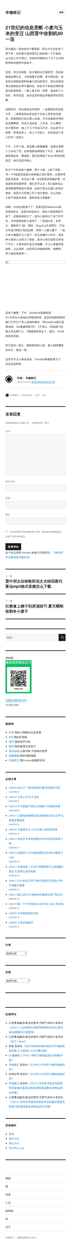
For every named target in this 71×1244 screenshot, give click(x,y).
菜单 (61, 12)
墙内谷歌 (14, 751)
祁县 (8, 1194)
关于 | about (17, 1041)
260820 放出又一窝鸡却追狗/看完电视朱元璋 (34, 787)
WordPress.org (16, 1148)
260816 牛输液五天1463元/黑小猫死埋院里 (33, 829)
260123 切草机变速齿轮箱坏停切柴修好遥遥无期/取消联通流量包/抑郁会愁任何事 (36, 1087)
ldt (10, 1055)
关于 (8, 1227)
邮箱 (8, 498)
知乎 (11, 741)
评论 (8, 431)
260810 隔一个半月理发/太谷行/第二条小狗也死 (36, 904)
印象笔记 (14, 760)
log (43, 395)
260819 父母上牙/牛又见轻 (24, 797)
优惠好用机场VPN (16, 700)
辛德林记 (13, 12)
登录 (11, 1134)
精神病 (9, 1211)
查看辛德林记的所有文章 (43, 381)
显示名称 (11, 481)
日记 (37, 395)
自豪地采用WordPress (27, 1237)
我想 (8, 1178)
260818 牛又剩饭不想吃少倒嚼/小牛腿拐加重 (34, 806)
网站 (7, 514)
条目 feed (14, 1138)
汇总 (8, 1202)
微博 (11, 746)
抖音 (11, 732)
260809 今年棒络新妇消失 (23, 913)
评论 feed (14, 1143)
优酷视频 (14, 755)
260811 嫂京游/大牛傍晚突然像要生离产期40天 (36, 894)
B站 (11, 737)
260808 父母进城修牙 (21, 922)
